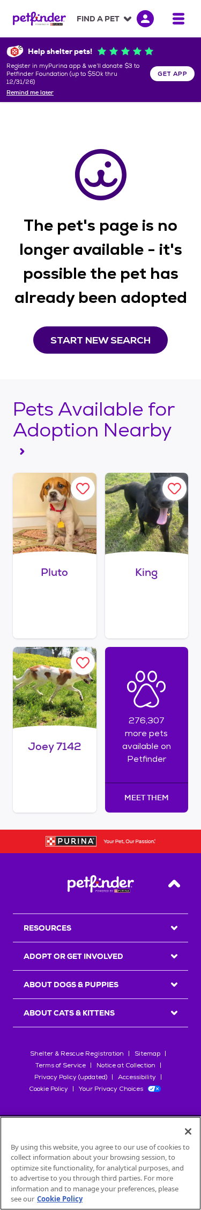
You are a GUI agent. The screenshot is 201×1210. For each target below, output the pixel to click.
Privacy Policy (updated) (70, 1077)
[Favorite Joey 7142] (82, 662)
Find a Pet (98, 19)
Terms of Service (60, 1065)
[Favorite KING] (174, 488)
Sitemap (147, 1053)
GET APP (172, 73)
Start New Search (100, 340)
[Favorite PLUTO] (82, 488)
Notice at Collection (125, 1065)
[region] (100, 1163)
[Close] (188, 1131)
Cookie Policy (48, 1088)
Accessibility (137, 1077)
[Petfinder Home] (39, 18)
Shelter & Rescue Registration (77, 1053)
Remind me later (30, 93)
